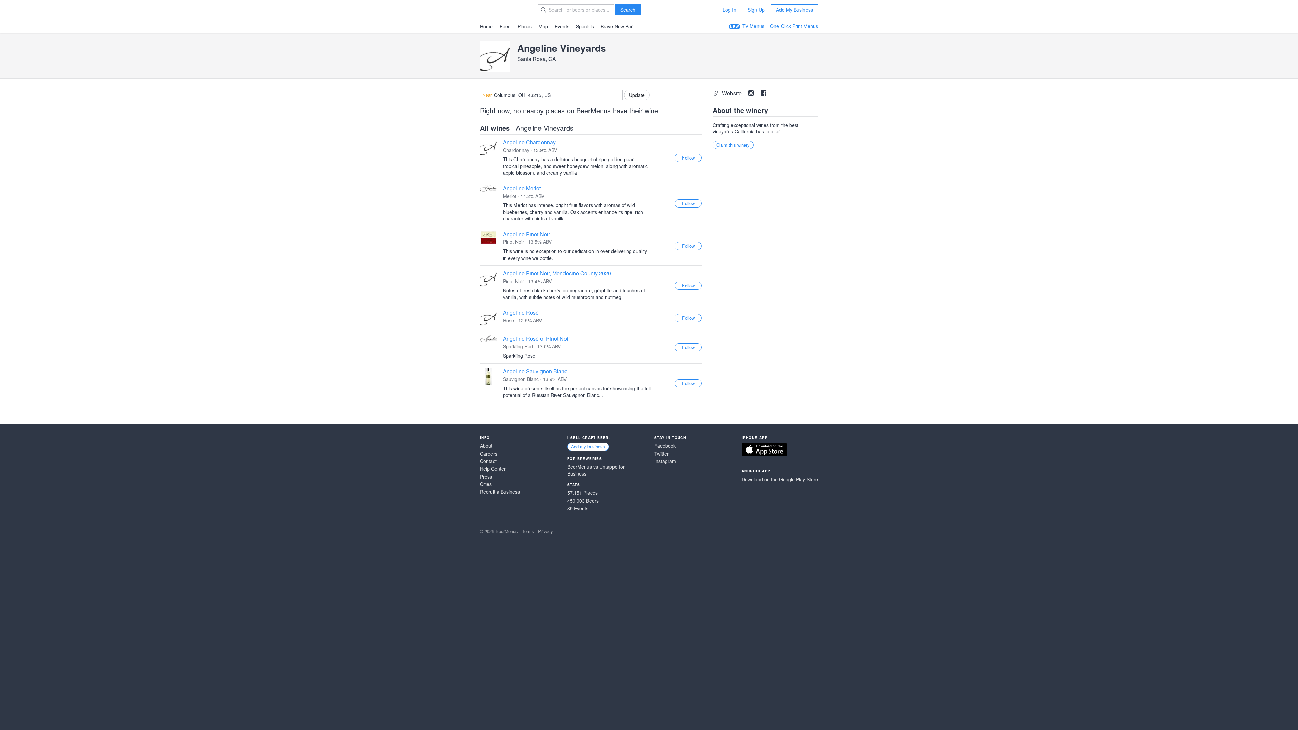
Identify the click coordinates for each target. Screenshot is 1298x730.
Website (732, 93)
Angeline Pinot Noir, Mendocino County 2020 (557, 273)
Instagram (665, 461)
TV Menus (753, 26)
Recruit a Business (500, 492)
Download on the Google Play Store (780, 479)
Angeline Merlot (522, 188)
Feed (505, 26)
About (486, 446)
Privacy (545, 531)
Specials (585, 26)
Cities (486, 484)
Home (486, 26)
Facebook (665, 446)
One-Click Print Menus (794, 26)
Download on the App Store (764, 449)
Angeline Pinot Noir (526, 234)
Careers (488, 454)
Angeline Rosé (521, 312)
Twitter (661, 454)
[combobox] (551, 95)
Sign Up (756, 9)
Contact (488, 461)
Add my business (588, 446)
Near (487, 95)
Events (562, 26)
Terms (528, 531)
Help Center (493, 469)
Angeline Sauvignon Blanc (535, 371)
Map (543, 26)
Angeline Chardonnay (529, 142)
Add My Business (794, 9)
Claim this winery (733, 145)
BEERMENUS (504, 10)
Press (486, 476)
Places (525, 26)
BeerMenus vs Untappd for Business (596, 470)
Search (627, 9)
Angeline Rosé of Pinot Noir (536, 338)
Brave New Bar (617, 26)
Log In (729, 9)
